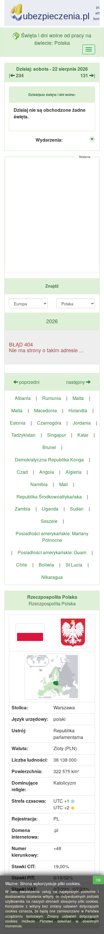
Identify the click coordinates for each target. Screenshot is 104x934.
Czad (22, 472)
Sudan (76, 508)
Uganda (50, 508)
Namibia (39, 484)
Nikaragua (52, 577)
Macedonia (45, 410)
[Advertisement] (52, 214)
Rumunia (51, 398)
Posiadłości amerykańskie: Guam (52, 552)
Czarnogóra (49, 422)
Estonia (17, 422)
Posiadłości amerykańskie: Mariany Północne (52, 536)
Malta (78, 398)
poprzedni (29, 382)
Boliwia (46, 564)
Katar (82, 435)
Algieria (73, 472)
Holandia (77, 410)
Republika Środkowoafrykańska (49, 496)
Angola (46, 472)
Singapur (56, 435)
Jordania (82, 422)
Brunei (49, 447)
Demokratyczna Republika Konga (49, 459)
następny (76, 382)
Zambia (22, 508)
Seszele (49, 521)
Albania (23, 398)
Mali (63, 484)
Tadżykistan (23, 435)
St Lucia (74, 564)
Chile (21, 564)
